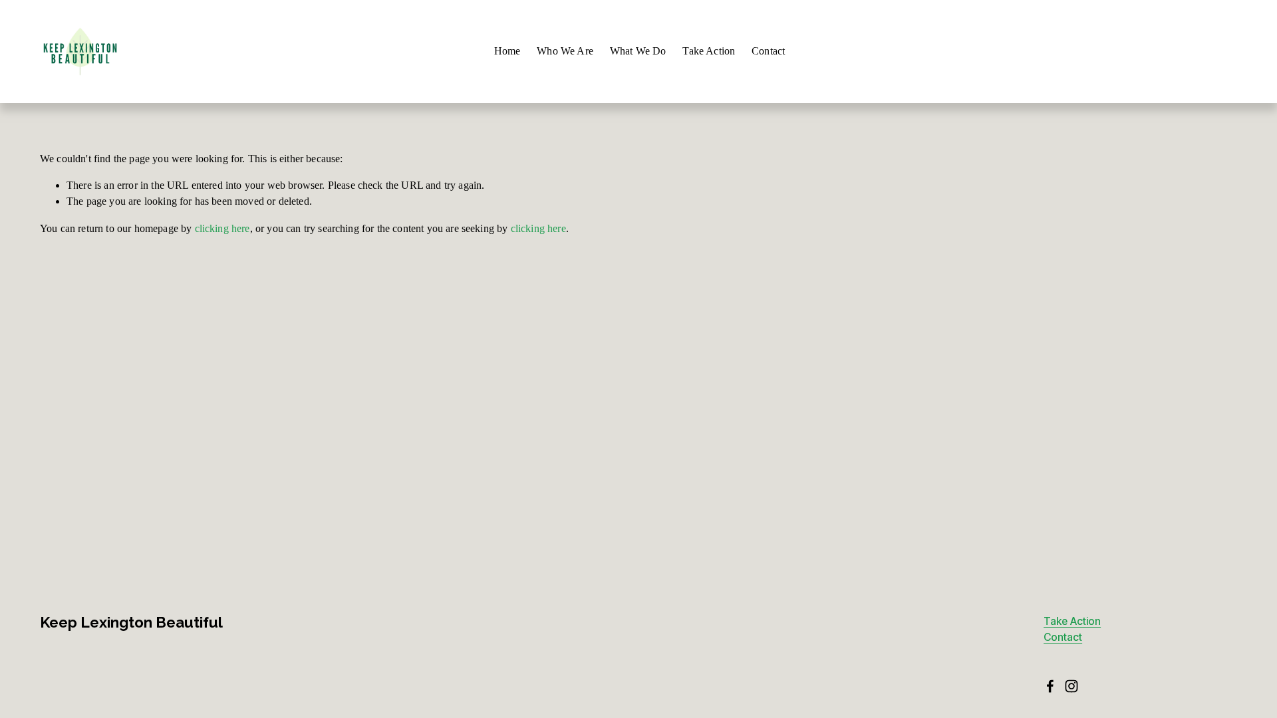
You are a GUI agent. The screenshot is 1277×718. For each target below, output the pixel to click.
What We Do (638, 51)
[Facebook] (1050, 686)
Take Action (708, 51)
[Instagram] (1071, 686)
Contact (768, 51)
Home (507, 51)
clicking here (222, 228)
